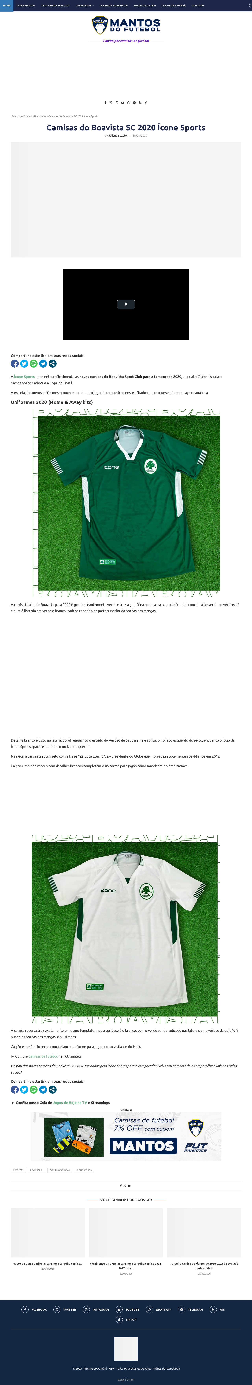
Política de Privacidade (166, 1368)
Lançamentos (25, 5)
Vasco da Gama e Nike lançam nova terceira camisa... (47, 1263)
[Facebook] (105, 102)
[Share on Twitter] (124, 1185)
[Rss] (140, 102)
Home (6, 5)
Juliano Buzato (117, 135)
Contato (198, 5)
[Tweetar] (24, 364)
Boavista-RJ (36, 1170)
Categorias (83, 5)
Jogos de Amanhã (174, 5)
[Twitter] (110, 102)
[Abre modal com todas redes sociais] (53, 364)
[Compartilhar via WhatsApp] (34, 364)
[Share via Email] (129, 1185)
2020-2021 (18, 1170)
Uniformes (40, 116)
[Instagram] (117, 102)
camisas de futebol (43, 1056)
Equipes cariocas (60, 1170)
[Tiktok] (146, 102)
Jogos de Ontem (145, 5)
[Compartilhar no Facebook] (15, 364)
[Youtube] (122, 102)
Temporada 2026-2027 (55, 5)
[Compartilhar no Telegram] (43, 364)
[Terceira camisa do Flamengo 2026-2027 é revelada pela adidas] (204, 1232)
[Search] (250, 5)
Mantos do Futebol (21, 116)
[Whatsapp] (128, 102)
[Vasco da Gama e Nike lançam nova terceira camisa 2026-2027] (48, 1232)
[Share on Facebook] (121, 1185)
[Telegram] (134, 102)
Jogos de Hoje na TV (114, 5)
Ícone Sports (84, 1170)
